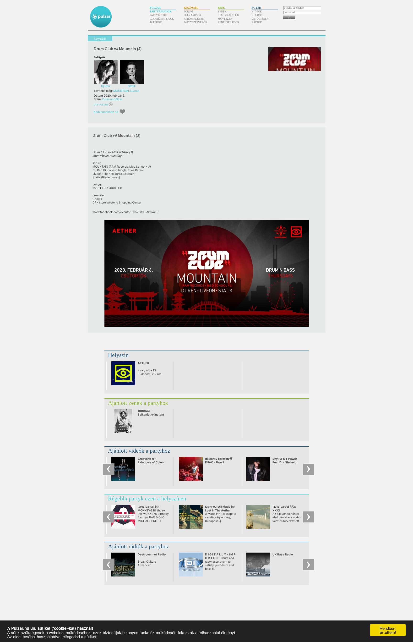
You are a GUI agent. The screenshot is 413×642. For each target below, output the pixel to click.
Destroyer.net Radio (152, 554)
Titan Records (112, 174)
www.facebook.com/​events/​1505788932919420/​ (125, 212)
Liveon (134, 91)
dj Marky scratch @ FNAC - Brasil (218, 460)
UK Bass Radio (282, 554)
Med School (137, 166)
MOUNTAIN (121, 91)
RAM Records (119, 166)
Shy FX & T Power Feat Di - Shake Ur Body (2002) (285, 462)
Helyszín (118, 355)
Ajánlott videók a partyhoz (139, 451)
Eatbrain (128, 174)
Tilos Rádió (135, 170)
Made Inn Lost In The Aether (220, 510)
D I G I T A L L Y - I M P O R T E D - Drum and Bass (220, 558)
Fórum (188, 11)
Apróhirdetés (194, 18)
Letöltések (260, 18)
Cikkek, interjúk (162, 18)
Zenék (222, 11)
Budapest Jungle (115, 170)
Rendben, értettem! (388, 630)
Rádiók (257, 22)
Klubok (257, 15)
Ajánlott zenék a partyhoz (138, 403)
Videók (257, 11)
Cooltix (97, 199)
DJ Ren (97, 170)
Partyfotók (158, 15)
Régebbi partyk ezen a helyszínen (147, 498)
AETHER (143, 363)
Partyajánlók (161, 11)
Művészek (225, 18)
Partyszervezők (195, 22)
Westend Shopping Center (124, 202)
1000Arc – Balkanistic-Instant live (151, 414)
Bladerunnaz (110, 177)
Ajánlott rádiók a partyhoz (138, 546)
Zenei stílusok (228, 22)
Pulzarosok (192, 15)
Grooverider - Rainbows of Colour (151, 460)
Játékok (156, 22)
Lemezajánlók (228, 15)
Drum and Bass (112, 99)
